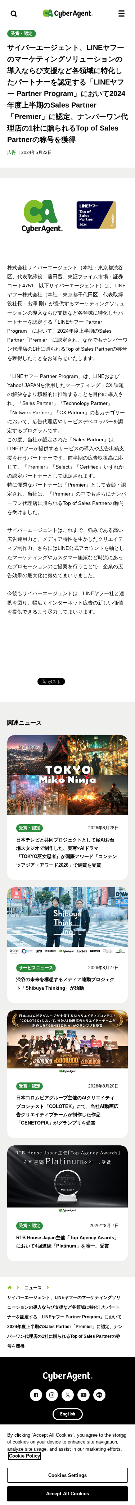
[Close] (123, 1436)
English (67, 1414)
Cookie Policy (24, 1456)
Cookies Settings (67, 1475)
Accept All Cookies (67, 1493)
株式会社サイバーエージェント (67, 13)
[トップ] (9, 1287)
